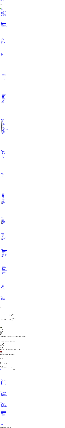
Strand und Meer (3, 124)
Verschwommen (3, 269)
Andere (2, 133)
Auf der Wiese (3, 153)
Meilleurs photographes (3, 25)
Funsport (3, 195)
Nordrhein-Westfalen (4, 94)
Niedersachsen (3, 93)
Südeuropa (3, 176)
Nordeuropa (3, 174)
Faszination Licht (3, 79)
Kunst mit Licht (3, 266)
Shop (1, 55)
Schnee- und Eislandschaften (5, 129)
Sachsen (3, 97)
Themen (2, 297)
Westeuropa (3, 177)
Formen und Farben (4, 267)
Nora (0, 334)
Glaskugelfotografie (4, 272)
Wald (2, 125)
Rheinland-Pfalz (3, 95)
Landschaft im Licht (4, 128)
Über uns (3, 418)
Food (2, 218)
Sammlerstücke (3, 221)
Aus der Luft (3, 130)
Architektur (3, 235)
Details (2, 156)
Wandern (3, 198)
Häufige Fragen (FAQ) (3, 15)
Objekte (3, 220)
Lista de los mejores (3, 405)
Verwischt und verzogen (4, 270)
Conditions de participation (4, 26)
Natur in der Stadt (4, 255)
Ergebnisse (2, 12)
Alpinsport (3, 197)
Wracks (2, 285)
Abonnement (2, 40)
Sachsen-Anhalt (3, 98)
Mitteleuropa (3, 178)
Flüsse (2, 122)
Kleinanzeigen (3, 45)
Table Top (3, 219)
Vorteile (1, 307)
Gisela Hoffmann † (2, 347)
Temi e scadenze (3, 28)
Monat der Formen (4, 74)
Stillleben (2, 217)
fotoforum (2, 417)
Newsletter (2, 416)
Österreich (3, 101)
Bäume (2, 152)
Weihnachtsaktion (4, 80)
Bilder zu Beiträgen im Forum (5, 289)
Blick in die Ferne (4, 237)
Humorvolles (3, 293)
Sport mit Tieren (3, 199)
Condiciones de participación (4, 406)
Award (1, 10)
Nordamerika (3, 179)
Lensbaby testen (3, 82)
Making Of (3, 291)
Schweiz (3, 102)
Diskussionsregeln (3, 299)
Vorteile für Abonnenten (3, 41)
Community (2, 9)
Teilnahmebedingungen (3, 14)
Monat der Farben (4, 75)
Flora (1, 150)
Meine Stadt (3, 252)
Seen (2, 121)
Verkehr (3, 253)
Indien (2, 183)
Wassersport (3, 192)
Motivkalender (3, 81)
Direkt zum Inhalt (2, 0)
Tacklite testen (3, 77)
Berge (2, 120)
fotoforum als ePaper (3, 42)
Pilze (2, 155)
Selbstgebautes (3, 290)
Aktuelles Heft (2, 39)
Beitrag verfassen (3, 298)
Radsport (3, 193)
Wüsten (3, 123)
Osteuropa (3, 175)
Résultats (2, 24)
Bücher (1, 53)
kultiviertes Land (3, 127)
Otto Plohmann (2, 352)
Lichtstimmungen (3, 251)
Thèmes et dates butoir (3, 23)
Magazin (2, 38)
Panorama (2, 233)
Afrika (2, 181)
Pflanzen (3, 284)
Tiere (2, 283)
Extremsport (3, 201)
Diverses (2, 287)
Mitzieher (3, 200)
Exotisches (3, 157)
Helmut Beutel (1, 311)
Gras (2, 154)
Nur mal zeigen (3, 288)
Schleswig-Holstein (4, 99)
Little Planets (3, 238)
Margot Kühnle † (2, 357)
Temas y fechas (3, 403)
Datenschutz (2, 371)
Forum (1, 296)
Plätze (2, 236)
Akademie (2, 54)
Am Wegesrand (3, 151)
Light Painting (3, 265)
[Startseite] (1, 8)
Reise (2, 173)
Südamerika (3, 180)
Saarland (3, 96)
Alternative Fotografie (3, 274)
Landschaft (2, 119)
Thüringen (3, 100)
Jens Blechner (1, 361)
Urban (2, 249)
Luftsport (3, 196)
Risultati (2, 29)
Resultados (2, 404)
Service (2, 43)
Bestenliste (2, 13)
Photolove (3, 76)
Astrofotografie (3, 132)
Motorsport (3, 194)
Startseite (1, 369)
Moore (2, 126)
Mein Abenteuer (3, 78)
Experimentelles (3, 131)
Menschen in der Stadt (4, 250)
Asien (2, 182)
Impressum (2, 370)
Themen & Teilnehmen (3, 11)
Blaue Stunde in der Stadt (4, 254)
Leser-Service (3, 44)
